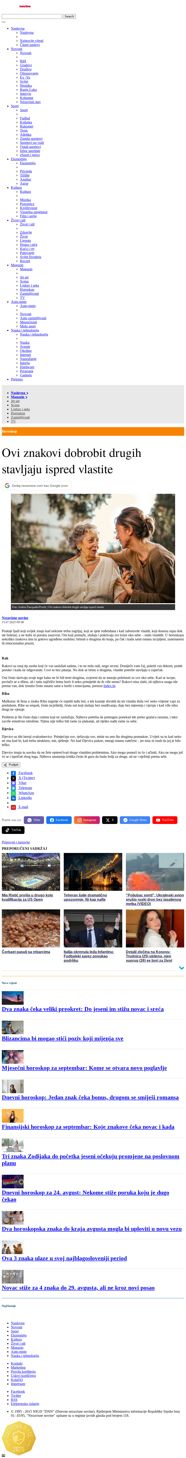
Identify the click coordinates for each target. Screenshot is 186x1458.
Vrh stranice (15, 1315)
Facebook (25, 773)
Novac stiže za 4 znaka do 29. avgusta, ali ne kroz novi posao (78, 1287)
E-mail (23, 807)
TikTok (16, 830)
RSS (14, 1400)
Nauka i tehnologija (25, 330)
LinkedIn (25, 798)
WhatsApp (26, 793)
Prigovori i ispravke (16, 842)
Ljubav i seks (20, 409)
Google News (138, 820)
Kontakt (16, 1363)
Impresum (18, 1384)
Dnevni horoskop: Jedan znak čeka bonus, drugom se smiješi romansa (90, 1097)
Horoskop (18, 413)
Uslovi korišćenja (23, 1376)
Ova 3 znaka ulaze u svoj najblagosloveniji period (64, 1258)
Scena (15, 405)
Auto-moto (19, 302)
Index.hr (109, 686)
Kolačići (17, 1380)
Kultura (16, 187)
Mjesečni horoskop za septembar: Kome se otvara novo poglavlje (84, 1068)
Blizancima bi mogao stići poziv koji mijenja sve (62, 1038)
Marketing (18, 1367)
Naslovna (17, 28)
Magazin (17, 265)
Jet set (15, 401)
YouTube (168, 820)
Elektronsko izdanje (25, 1404)
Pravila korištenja (23, 1371)
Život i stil (18, 220)
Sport (15, 106)
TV (13, 421)
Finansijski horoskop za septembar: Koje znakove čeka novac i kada (88, 1127)
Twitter (16, 1395)
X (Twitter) (26, 778)
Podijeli (13, 764)
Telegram (25, 788)
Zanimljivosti (20, 417)
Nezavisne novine (15, 618)
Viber (22, 783)
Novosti (16, 49)
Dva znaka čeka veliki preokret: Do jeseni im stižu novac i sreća (83, 1009)
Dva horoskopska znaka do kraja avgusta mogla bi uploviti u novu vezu (92, 1228)
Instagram (89, 820)
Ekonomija (19, 159)
